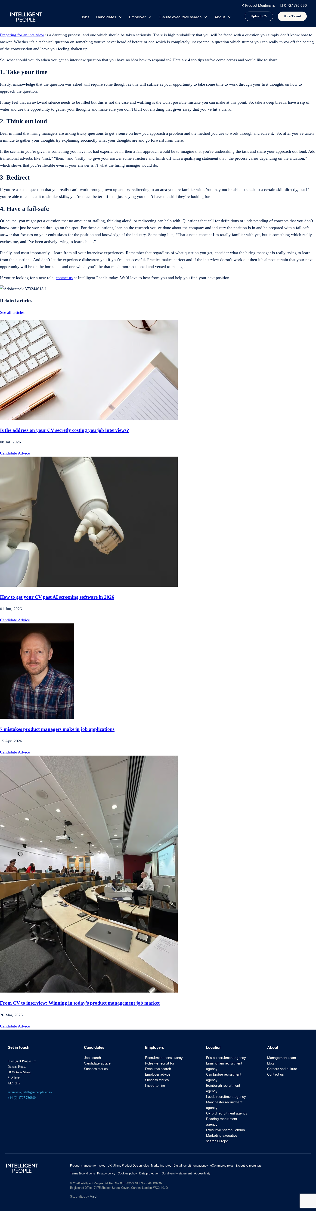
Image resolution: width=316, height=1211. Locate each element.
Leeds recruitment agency (226, 1097)
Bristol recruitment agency (226, 1058)
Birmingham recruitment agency (224, 1066)
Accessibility (202, 1173)
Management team (281, 1058)
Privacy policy (106, 1173)
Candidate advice (97, 1063)
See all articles (12, 312)
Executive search (158, 1069)
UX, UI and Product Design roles (128, 1165)
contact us (64, 277)
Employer (137, 17)
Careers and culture (282, 1069)
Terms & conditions (82, 1173)
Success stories (96, 1069)
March (94, 1197)
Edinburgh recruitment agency (223, 1088)
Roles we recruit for (159, 1063)
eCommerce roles (221, 1165)
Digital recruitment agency (190, 1165)
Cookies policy (127, 1173)
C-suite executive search (180, 17)
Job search (92, 1058)
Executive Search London (225, 1130)
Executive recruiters (248, 1165)
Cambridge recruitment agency (223, 1077)
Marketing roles (161, 1165)
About (219, 17)
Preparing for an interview (22, 35)
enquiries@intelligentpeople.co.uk (30, 1092)
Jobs (85, 17)
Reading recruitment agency (221, 1122)
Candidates (106, 17)
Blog (270, 1063)
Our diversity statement (177, 1173)
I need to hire (155, 1086)
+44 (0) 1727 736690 (22, 1097)
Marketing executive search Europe (221, 1138)
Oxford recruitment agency (226, 1113)
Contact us (275, 1075)
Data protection (149, 1173)
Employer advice (157, 1075)
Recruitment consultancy (164, 1058)
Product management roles (87, 1165)
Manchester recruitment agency (224, 1105)
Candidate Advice (15, 453)
